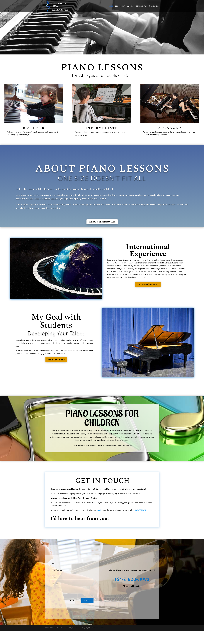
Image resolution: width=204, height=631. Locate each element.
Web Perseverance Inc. (96, 628)
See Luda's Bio (56, 359)
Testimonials (141, 6)
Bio (116, 6)
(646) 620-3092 (154, 6)
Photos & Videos (126, 6)
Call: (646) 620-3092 (147, 284)
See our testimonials (102, 221)
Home (110, 6)
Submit (87, 600)
